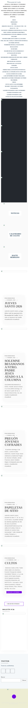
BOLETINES (14, 55)
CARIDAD (25, 57)
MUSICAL (13, 44)
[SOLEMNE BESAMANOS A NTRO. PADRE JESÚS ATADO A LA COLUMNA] (14, 342)
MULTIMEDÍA (14, 80)
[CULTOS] (14, 552)
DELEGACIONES (14, 46)
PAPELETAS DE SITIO (13, 509)
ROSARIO (15, 75)
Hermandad (11, 298)
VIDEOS (14, 82)
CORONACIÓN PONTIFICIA (20, 40)
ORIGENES (4, 26)
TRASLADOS (21, 75)
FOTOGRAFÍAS (14, 88)
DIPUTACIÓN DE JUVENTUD (14, 61)
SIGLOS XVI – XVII (11, 26)
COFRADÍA (14, 65)
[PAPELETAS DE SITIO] (14, 489)
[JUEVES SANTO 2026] (14, 285)
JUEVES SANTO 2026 (13, 304)
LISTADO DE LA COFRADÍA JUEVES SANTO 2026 (14, 71)
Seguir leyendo (13, 592)
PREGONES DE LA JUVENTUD (14, 63)
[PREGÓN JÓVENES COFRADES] (14, 420)
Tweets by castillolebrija (7, 665)
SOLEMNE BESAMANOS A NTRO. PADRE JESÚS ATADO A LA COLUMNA (14, 370)
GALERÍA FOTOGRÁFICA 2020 (14, 94)
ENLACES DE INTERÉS (17, 96)
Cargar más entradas (13, 603)
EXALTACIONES (20, 44)
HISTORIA (14, 24)
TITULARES (14, 36)
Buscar (3, 677)
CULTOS (25, 30)
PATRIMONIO (7, 44)
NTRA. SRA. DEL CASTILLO (7, 40)
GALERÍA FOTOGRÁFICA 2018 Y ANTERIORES (14, 90)
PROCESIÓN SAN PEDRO (8, 78)
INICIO (14, 20)
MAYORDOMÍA (4, 57)
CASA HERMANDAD (6, 34)
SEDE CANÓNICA (7, 32)
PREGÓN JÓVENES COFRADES (13, 442)
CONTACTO (8, 96)
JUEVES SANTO (14, 67)
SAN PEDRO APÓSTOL (14, 42)
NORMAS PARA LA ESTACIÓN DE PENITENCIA (14, 69)
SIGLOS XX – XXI (14, 28)
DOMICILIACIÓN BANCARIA (15, 57)
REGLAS (20, 30)
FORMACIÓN (14, 59)
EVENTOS (24, 34)
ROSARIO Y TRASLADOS (11, 86)
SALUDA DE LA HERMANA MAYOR (9, 30)
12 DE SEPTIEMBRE (8, 75)
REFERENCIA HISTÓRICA (18, 32)
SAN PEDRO (20, 86)
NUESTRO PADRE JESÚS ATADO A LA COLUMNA (14, 38)
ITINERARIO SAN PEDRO (20, 78)
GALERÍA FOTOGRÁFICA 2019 (14, 92)
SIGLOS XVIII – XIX (21, 26)
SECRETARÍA (14, 49)
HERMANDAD (14, 22)
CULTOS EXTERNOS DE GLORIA (14, 73)
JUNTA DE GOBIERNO (16, 34)
